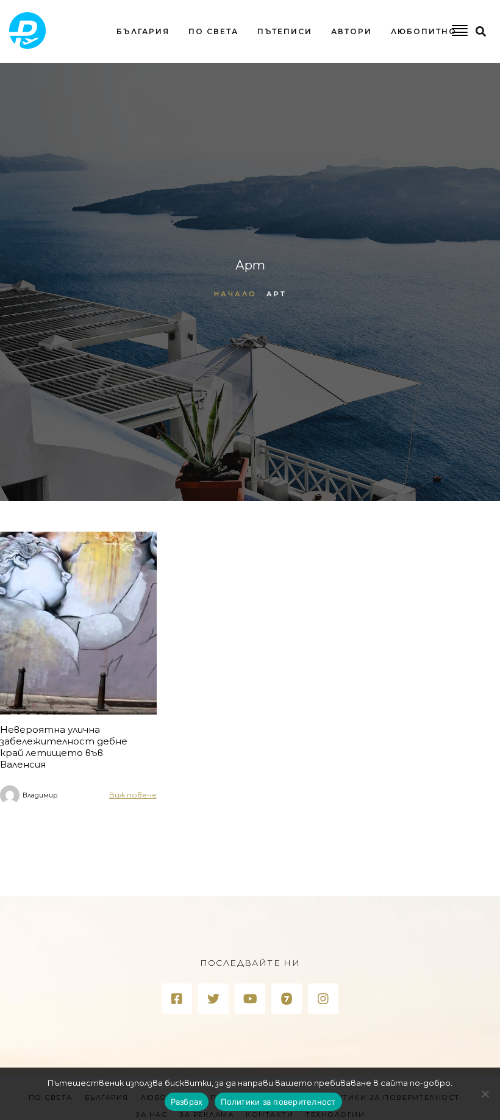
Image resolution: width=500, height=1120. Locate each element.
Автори (351, 31)
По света (213, 31)
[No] (485, 1094)
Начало (235, 294)
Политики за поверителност (278, 1102)
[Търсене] (308, 81)
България (143, 31)
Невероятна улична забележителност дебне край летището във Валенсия (63, 747)
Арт (276, 294)
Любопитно (424, 31)
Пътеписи (284, 31)
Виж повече (133, 794)
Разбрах (187, 1102)
